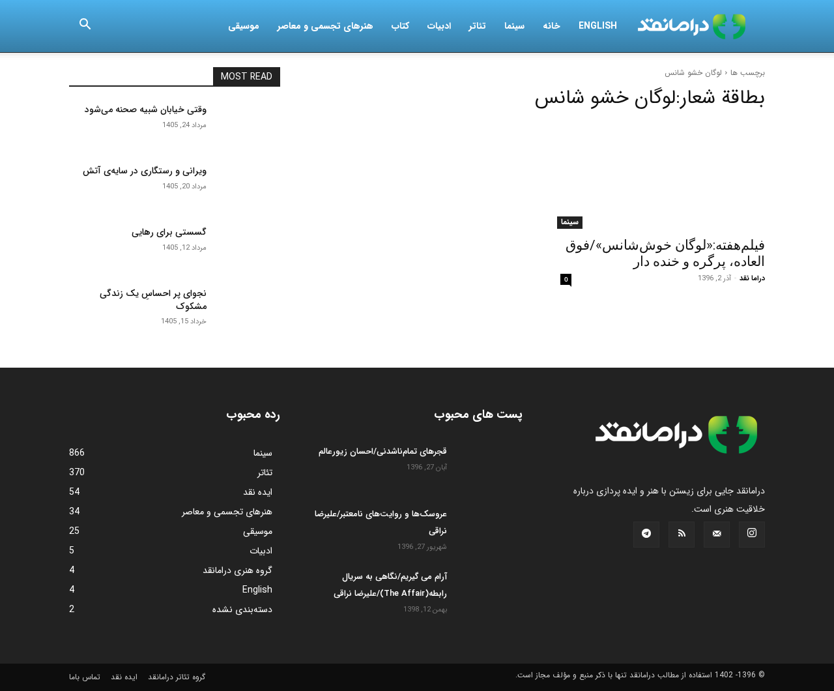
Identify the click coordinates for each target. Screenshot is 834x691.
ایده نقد (124, 677)
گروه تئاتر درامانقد (176, 677)
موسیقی (243, 26)
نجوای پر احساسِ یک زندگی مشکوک (153, 300)
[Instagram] (752, 535)
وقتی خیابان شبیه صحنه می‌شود (146, 109)
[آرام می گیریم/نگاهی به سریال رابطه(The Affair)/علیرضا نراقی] (490, 591)
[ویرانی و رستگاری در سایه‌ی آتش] (248, 187)
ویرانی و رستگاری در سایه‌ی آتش (145, 171)
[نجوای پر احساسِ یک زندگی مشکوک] (248, 309)
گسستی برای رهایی (169, 232)
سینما (514, 26)
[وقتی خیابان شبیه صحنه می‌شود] (248, 126)
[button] (84, 27)
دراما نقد (752, 278)
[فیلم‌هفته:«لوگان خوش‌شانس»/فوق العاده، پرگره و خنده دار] (659, 176)
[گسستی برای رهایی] (248, 248)
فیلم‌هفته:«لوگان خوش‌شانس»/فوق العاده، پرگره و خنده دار (665, 253)
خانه (551, 26)
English (598, 26)
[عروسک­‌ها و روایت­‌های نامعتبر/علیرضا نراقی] (490, 528)
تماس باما (84, 677)
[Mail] (717, 535)
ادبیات (439, 26)
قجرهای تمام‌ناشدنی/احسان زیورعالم (383, 451)
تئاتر (477, 26)
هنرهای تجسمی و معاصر (325, 26)
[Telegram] (646, 535)
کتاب (400, 26)
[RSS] (682, 535)
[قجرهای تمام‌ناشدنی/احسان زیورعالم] (490, 466)
